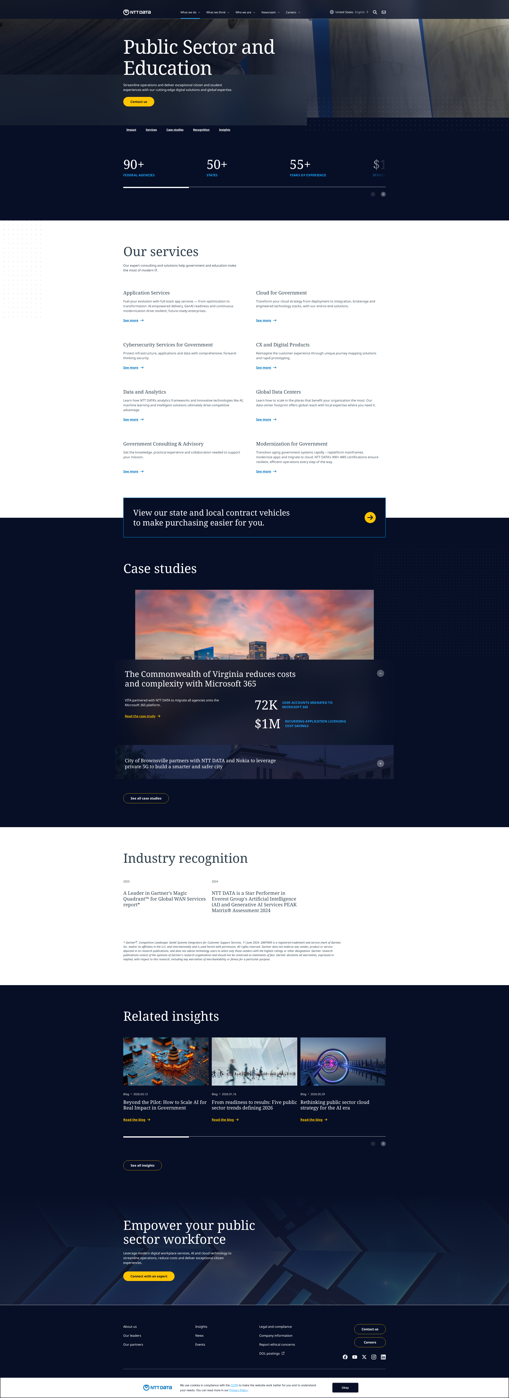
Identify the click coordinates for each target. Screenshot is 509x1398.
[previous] (373, 194)
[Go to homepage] (137, 12)
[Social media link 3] (364, 1357)
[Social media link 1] (345, 1357)
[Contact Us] (384, 12)
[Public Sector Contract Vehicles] (254, 517)
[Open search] (375, 12)
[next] (383, 194)
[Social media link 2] (354, 1357)
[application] (254, 1387)
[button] (190, 12)
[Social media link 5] (383, 1357)
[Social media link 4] (373, 1357)
